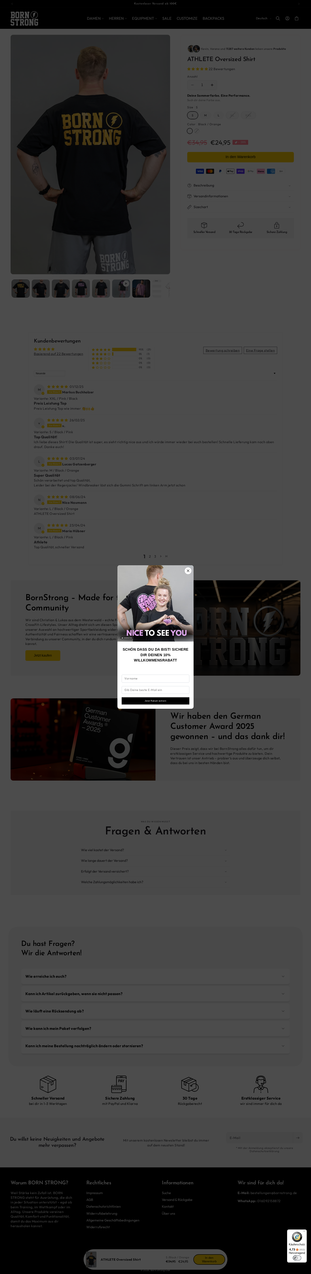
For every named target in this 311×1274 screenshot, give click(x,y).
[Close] (188, 570)
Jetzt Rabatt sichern (155, 701)
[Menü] (304, 1232)
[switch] (297, 1257)
